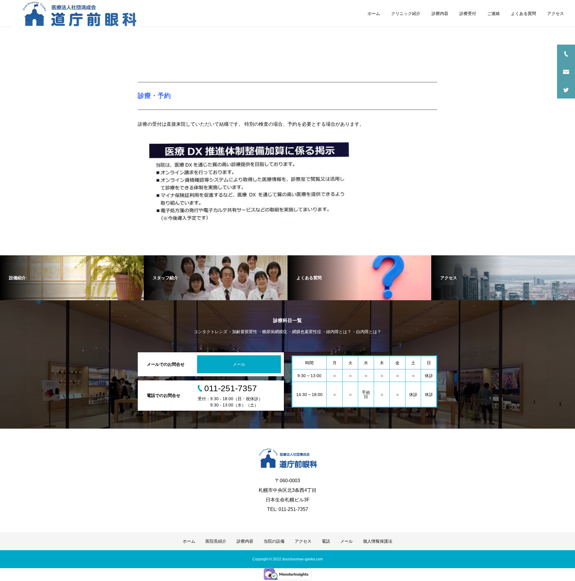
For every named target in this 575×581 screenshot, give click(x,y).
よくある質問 (523, 13)
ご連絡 (493, 13)
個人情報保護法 (377, 541)
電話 (326, 541)
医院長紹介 (215, 541)
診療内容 (440, 13)
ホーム (373, 13)
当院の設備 (274, 541)
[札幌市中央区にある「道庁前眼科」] (74, 13)
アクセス (555, 13)
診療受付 (467, 13)
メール (239, 364)
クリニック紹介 (405, 13)
